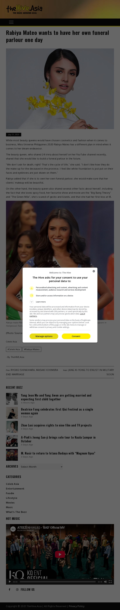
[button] (60, 302)
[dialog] (60, 305)
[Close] (94, 271)
